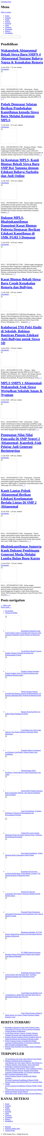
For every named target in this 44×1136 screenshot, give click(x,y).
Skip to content (6, 12)
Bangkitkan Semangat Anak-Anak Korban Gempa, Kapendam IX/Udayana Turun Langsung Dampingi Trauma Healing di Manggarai (22, 1029)
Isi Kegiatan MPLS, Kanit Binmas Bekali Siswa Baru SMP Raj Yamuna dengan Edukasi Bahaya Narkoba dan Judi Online (20, 168)
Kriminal (8, 23)
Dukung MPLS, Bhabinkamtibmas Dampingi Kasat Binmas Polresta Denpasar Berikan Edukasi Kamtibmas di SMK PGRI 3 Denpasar (20, 227)
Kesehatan (8, 29)
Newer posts (6, 607)
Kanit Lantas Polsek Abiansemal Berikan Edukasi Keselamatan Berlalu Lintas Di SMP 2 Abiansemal (19, 498)
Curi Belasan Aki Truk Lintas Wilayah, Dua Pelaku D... (24, 1063)
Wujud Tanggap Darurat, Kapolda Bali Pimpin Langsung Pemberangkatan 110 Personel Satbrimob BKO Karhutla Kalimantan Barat (22, 1043)
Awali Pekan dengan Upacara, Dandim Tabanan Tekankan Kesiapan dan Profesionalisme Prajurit (21, 1034)
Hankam (8, 18)
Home (7, 16)
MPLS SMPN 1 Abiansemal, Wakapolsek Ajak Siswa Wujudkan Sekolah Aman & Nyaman (22, 389)
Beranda (8, 1127)
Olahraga (8, 27)
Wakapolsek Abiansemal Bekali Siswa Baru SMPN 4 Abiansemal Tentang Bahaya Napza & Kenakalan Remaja (22, 56)
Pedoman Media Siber (12, 1129)
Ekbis (7, 25)
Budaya (7, 31)
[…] (2, 99)
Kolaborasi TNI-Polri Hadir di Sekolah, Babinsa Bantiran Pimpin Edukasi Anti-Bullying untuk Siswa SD (21, 335)
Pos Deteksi (9, 611)
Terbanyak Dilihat (11, 613)
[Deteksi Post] (6, 2)
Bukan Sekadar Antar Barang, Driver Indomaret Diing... (24, 1068)
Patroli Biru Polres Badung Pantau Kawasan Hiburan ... (24, 1093)
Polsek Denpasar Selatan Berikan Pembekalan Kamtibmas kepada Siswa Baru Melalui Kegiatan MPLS (20, 112)
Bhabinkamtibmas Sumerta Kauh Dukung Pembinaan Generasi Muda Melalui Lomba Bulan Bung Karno (21, 552)
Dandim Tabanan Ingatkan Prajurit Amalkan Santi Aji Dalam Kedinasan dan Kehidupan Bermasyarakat (23, 1038)
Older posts (6, 605)
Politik (7, 20)
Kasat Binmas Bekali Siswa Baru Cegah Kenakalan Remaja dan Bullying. (21, 283)
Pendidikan (9, 33)
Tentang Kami (10, 1130)
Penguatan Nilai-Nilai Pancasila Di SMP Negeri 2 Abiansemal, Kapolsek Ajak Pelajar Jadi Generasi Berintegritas (21, 442)
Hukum (7, 21)
